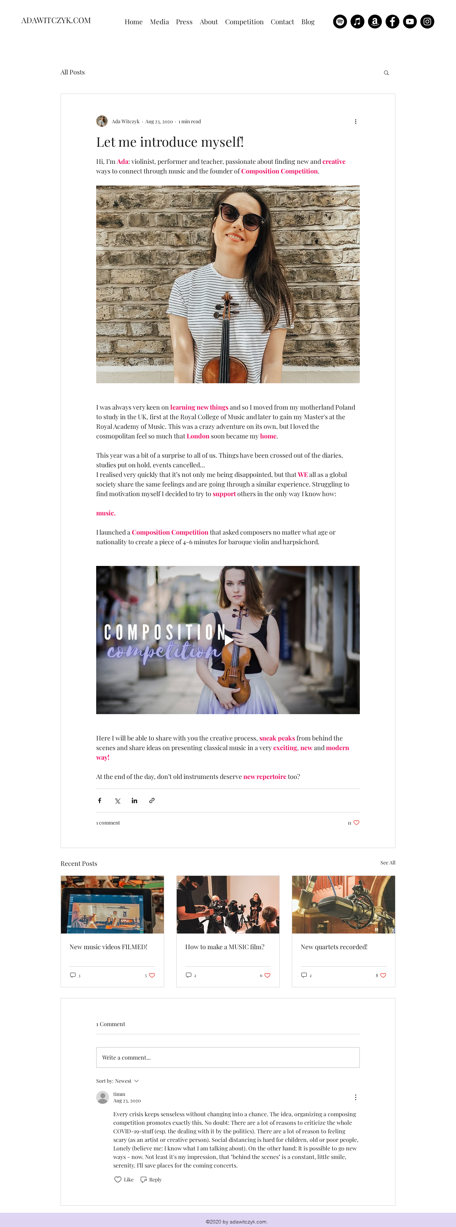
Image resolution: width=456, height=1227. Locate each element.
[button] (386, 72)
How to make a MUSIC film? (224, 946)
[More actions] (355, 121)
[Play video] (228, 640)
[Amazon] (375, 21)
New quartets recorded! (334, 946)
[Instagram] (427, 21)
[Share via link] (152, 800)
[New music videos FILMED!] (112, 905)
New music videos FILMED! (108, 946)
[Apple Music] (357, 21)
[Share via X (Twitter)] (117, 800)
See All (387, 862)
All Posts (73, 72)
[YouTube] (410, 21)
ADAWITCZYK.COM (56, 20)
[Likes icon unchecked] (118, 1179)
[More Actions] (355, 1097)
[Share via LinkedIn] (134, 800)
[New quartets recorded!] (343, 905)
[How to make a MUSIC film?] (228, 905)
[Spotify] (340, 21)
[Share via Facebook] (99, 800)
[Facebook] (392, 21)
